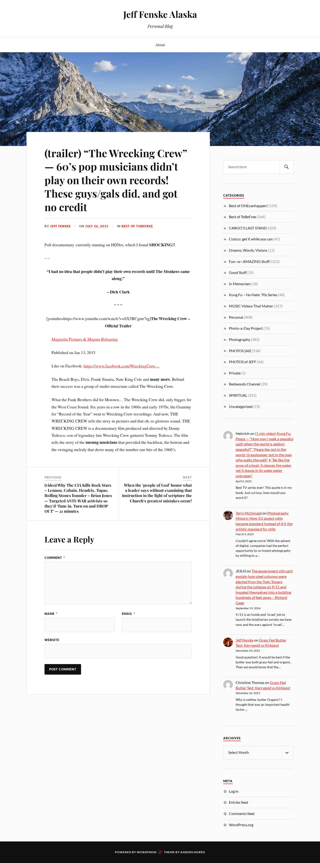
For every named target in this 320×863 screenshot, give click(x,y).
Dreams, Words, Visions (248, 250)
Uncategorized (241, 406)
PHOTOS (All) (240, 350)
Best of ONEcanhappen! (248, 205)
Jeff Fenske (60, 226)
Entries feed (238, 802)
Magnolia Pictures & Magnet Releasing (85, 339)
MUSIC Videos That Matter (251, 306)
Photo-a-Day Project (246, 328)
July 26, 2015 (96, 226)
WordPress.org (241, 824)
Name (51, 614)
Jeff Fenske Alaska (160, 14)
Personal (236, 317)
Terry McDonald (249, 513)
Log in (233, 791)
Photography (239, 339)
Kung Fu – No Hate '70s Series (253, 294)
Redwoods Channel (244, 384)
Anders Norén (192, 852)
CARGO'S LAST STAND (248, 228)
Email (128, 614)
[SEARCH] (286, 167)
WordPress (146, 852)
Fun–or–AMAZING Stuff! (249, 261)
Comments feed (241, 813)
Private (235, 373)
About (160, 44)
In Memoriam (240, 283)
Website (52, 640)
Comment (55, 558)
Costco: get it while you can (251, 239)
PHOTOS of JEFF (242, 361)
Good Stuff (237, 272)
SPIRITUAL (238, 395)
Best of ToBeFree (137, 226)
